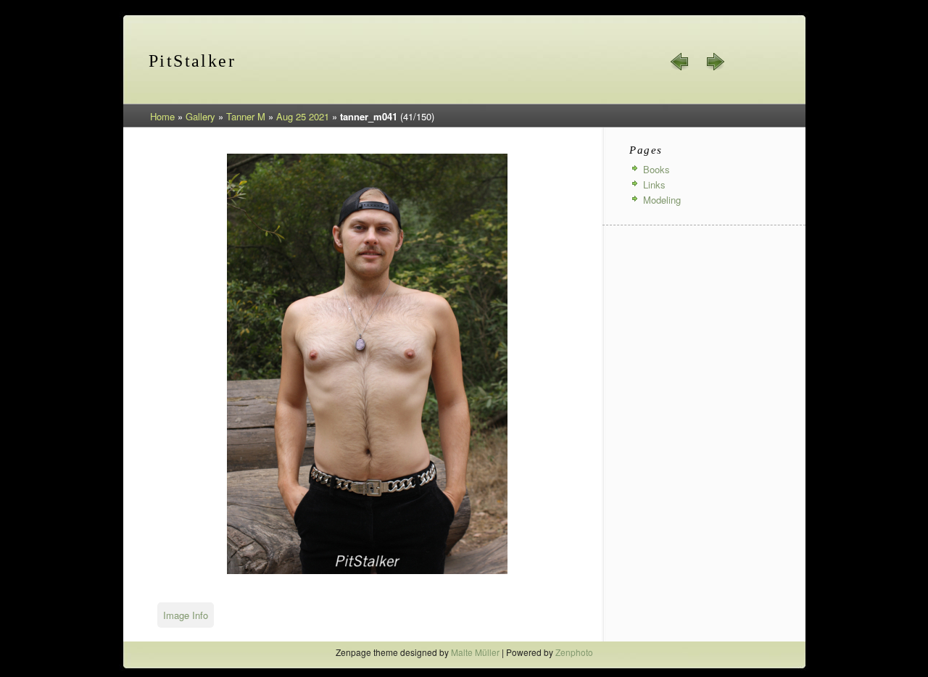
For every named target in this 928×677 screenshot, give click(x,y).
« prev (680, 61)
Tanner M (245, 116)
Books (656, 169)
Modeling (662, 200)
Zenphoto (574, 652)
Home (162, 116)
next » (714, 61)
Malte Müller (475, 652)
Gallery (200, 116)
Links (654, 184)
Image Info (185, 615)
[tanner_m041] (367, 571)
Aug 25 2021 (302, 116)
